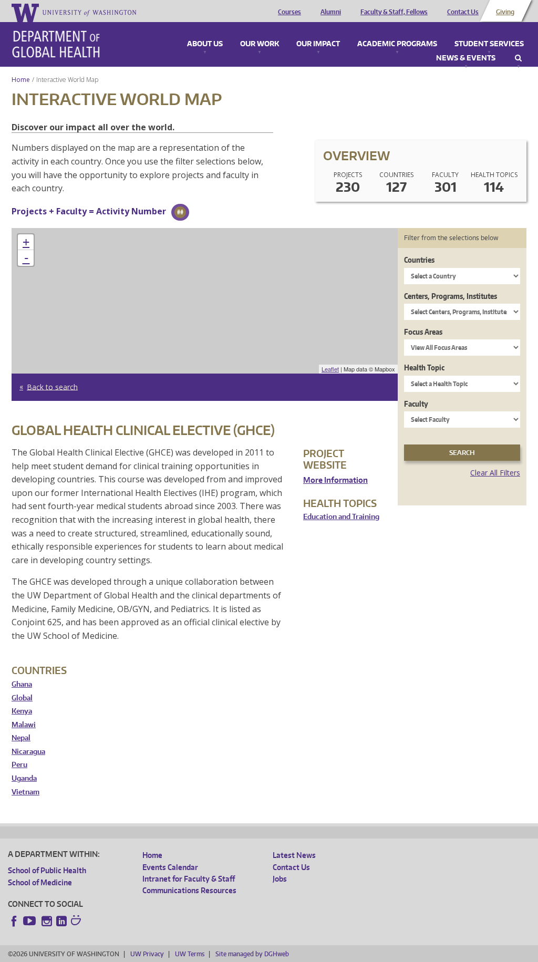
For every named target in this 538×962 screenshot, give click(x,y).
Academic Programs (397, 44)
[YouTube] (30, 921)
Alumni (330, 12)
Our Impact (318, 44)
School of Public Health (47, 870)
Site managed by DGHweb (252, 954)
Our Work (259, 44)
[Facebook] (14, 921)
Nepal (21, 738)
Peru (19, 765)
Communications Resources (189, 890)
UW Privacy (147, 954)
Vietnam (25, 792)
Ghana (22, 684)
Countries (419, 259)
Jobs (280, 878)
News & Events (465, 58)
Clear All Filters (495, 473)
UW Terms (189, 954)
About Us (205, 44)
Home (21, 79)
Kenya (22, 711)
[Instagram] (46, 921)
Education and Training (341, 517)
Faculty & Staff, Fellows (394, 12)
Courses (289, 12)
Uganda (24, 778)
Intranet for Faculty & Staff (188, 878)
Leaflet (330, 369)
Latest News (294, 855)
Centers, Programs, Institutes (450, 296)
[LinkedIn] (61, 921)
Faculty (416, 403)
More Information (335, 479)
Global (22, 698)
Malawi (24, 725)
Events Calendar (170, 867)
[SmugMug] (77, 921)
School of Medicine (40, 882)
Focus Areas (423, 331)
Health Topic (424, 367)
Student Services (489, 44)
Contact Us (463, 12)
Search (518, 58)
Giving (505, 12)
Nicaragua (28, 752)
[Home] (56, 44)
